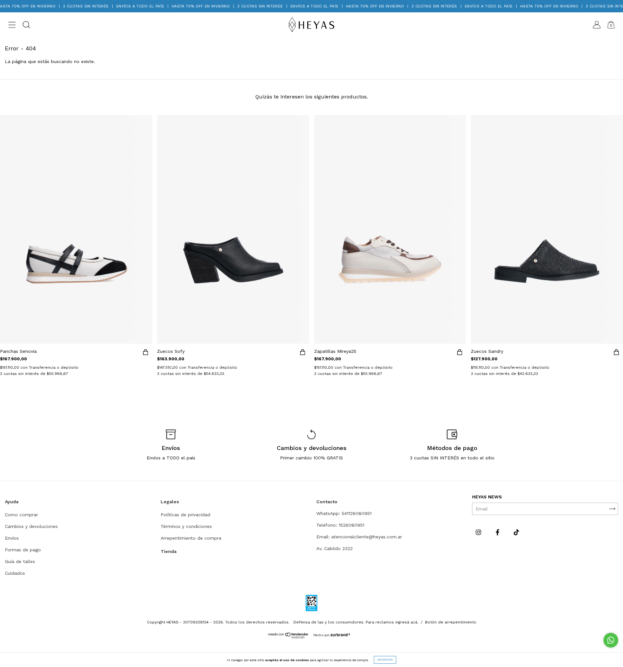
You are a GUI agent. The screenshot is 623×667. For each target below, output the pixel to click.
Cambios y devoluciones (31, 526)
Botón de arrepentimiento (450, 622)
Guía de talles (20, 561)
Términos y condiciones (186, 526)
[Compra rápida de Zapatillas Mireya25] (459, 353)
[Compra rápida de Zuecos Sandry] (616, 353)
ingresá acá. (406, 622)
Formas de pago (23, 549)
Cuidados (15, 573)
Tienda (169, 551)
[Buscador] (26, 26)
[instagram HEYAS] (479, 532)
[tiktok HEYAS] (516, 532)
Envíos (12, 538)
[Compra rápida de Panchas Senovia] (145, 353)
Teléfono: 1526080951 (340, 525)
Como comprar (21, 514)
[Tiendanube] (288, 636)
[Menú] (12, 26)
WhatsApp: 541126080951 (344, 513)
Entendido (385, 659)
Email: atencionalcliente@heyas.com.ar (359, 536)
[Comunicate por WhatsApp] (611, 640)
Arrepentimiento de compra (191, 538)
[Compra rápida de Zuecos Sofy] (302, 353)
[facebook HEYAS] (498, 532)
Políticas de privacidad (185, 514)
